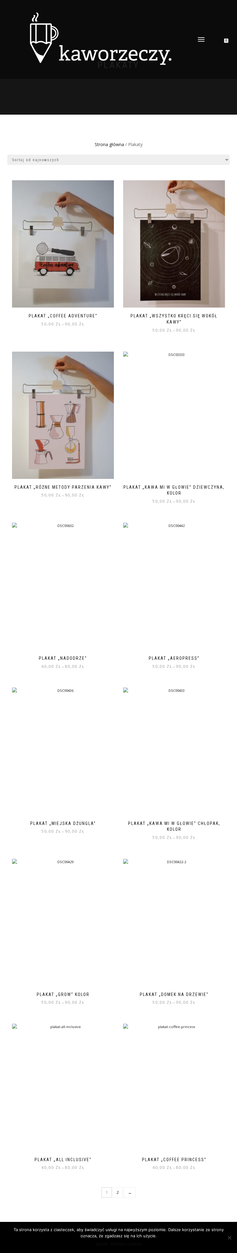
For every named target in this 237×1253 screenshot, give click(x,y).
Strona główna (109, 144)
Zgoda (102, 1243)
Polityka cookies (126, 1243)
